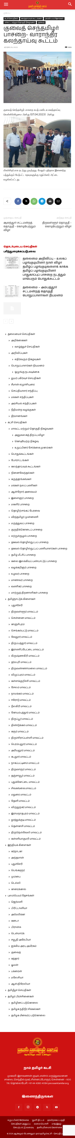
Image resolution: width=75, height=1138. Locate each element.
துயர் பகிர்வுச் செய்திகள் (26, 378)
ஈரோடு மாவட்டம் (21, 700)
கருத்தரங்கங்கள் (21, 479)
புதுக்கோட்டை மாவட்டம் (25, 782)
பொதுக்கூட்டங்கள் (22, 454)
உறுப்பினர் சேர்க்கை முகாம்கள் (34, 448)
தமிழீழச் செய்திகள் (19, 990)
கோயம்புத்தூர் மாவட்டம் (25, 713)
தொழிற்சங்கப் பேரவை (25, 511)
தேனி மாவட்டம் (20, 801)
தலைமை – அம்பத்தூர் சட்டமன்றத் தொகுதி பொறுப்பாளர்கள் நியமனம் (43, 291)
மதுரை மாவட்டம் (21, 795)
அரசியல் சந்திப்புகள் (24, 404)
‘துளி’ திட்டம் (38, 1120)
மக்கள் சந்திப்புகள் (22, 397)
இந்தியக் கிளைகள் (19, 845)
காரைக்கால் (18, 889)
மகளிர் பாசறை (20, 504)
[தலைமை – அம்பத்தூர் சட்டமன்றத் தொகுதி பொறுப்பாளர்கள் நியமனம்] (12, 291)
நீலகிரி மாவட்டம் (21, 706)
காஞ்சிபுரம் (18, 624)
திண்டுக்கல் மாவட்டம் (24, 725)
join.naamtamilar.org (58, 1083)
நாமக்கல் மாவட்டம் (22, 694)
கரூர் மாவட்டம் (20, 732)
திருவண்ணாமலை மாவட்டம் (29, 668)
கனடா (15, 921)
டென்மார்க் (17, 933)
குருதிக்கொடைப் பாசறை (26, 530)
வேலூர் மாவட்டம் (21, 637)
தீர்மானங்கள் (19, 416)
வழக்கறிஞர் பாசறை (23, 568)
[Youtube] (56, 1107)
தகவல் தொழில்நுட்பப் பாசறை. (30, 542)
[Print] (50, 201)
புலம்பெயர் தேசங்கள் (54, 18)
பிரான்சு (16, 927)
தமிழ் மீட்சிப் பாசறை (23, 555)
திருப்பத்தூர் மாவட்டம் (24, 643)
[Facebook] (17, 201)
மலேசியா (17, 978)
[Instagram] (28, 1107)
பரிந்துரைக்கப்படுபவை (19, 251)
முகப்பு (6, 13)
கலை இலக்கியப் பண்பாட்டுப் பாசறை (34, 561)
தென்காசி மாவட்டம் (23, 826)
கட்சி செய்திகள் (11, 18)
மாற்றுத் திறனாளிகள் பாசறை (29, 593)
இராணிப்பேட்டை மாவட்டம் (27, 650)
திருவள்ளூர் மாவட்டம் (24, 612)
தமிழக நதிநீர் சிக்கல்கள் (25, 1009)
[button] (70, 4)
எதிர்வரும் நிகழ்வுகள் (28, 359)
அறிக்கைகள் (19, 340)
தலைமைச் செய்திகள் (21, 334)
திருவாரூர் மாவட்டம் (23, 769)
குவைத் (41, 22)
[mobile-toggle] (6, 4)
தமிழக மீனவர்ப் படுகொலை (28, 1015)
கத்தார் (15, 959)
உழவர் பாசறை (20, 574)
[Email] (58, 201)
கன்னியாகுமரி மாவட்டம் (26, 839)
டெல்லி (16, 883)
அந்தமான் (17, 858)
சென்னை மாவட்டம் (23, 618)
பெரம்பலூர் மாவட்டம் (24, 744)
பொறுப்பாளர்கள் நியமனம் (27, 366)
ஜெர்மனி (16, 902)
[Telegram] (42, 201)
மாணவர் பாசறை (22, 580)
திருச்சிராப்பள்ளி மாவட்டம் (27, 738)
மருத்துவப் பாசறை (22, 523)
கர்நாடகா (16, 851)
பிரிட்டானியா (19, 908)
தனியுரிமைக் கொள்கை (49, 1127)
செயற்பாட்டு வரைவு (23, 1127)
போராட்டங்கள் (20, 460)
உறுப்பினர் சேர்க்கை (18, 1120)
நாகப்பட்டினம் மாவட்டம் (25, 763)
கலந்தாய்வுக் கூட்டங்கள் (31, 18)
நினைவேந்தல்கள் (22, 473)
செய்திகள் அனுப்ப (21, 1124)
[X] (25, 201)
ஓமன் (14, 965)
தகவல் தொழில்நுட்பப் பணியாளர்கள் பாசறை (39, 549)
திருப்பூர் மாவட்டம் (22, 719)
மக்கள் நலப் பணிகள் (24, 486)
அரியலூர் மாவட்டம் (23, 750)
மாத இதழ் (56, 1124)
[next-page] (11, 321)
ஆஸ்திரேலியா (20, 984)
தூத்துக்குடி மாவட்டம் (23, 820)
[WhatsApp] (34, 201)
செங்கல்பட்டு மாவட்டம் (24, 631)
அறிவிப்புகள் (19, 353)
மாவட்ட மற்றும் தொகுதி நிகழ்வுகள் (20, 22)
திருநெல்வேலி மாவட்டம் (26, 832)
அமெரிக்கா (18, 914)
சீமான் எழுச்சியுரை (23, 385)
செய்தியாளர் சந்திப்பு (24, 391)
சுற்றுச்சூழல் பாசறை (24, 536)
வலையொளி (41, 1124)
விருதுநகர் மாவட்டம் (23, 807)
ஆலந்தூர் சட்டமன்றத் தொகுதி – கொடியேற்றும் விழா (19, 226)
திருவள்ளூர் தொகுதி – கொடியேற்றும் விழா (57, 224)
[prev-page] (5, 321)
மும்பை (16, 877)
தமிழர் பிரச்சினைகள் (21, 997)
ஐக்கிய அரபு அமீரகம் (23, 946)
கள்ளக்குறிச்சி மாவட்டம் (25, 681)
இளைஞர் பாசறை (22, 498)
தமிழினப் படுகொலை (24, 1003)
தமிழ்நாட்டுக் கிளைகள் (21, 599)
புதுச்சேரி (17, 605)
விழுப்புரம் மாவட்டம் (23, 675)
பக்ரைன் (16, 971)
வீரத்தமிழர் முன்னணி (24, 517)
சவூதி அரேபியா (21, 940)
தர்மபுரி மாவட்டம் (21, 662)
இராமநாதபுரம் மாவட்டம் (25, 814)
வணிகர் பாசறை (21, 586)
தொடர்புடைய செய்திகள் (20, 246)
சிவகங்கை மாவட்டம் (23, 788)
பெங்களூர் (18, 870)
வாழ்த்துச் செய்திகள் (27, 347)
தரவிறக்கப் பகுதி (56, 1120)
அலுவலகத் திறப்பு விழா (29, 435)
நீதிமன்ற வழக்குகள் (23, 410)
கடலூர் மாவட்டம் (21, 757)
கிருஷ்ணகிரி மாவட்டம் (25, 656)
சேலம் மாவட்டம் (21, 687)
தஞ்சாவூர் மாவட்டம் (23, 776)
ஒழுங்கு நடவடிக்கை (27, 372)
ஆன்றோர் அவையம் (24, 492)
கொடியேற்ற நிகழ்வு (27, 441)
